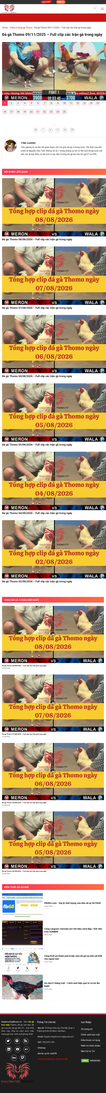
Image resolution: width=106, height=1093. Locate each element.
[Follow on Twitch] (23, 1058)
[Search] (95, 9)
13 (84, 103)
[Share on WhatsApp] (36, 130)
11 (71, 103)
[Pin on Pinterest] (65, 130)
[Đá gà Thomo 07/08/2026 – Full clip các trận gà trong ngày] (54, 275)
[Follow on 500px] (14, 1058)
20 (31, 111)
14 (91, 103)
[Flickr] (26, 1049)
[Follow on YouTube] (18, 1049)
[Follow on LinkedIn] (9, 1049)
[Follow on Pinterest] (17, 1041)
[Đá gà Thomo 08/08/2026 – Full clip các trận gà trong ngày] (54, 207)
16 (5, 111)
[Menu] (102, 8)
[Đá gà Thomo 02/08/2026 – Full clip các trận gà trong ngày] (54, 549)
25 (64, 111)
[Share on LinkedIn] (72, 130)
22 (44, 111)
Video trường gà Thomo (21, 27)
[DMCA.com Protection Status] (91, 1060)
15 (97, 103)
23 (51, 111)
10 (64, 103)
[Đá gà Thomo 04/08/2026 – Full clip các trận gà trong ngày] (54, 481)
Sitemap (41, 1048)
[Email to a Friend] (57, 130)
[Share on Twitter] (50, 130)
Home (5, 27)
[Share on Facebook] (43, 130)
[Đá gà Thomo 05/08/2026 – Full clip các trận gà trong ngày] (54, 412)
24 (58, 111)
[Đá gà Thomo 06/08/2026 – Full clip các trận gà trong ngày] (54, 344)
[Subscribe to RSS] (26, 1041)
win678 (53, 1053)
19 (24, 111)
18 (18, 111)
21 (38, 111)
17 (11, 111)
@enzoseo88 (61, 1059)
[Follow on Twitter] (8, 1041)
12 (77, 103)
